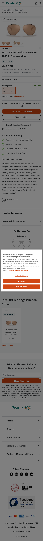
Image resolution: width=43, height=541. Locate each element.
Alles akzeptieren (21, 286)
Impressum (24, 270)
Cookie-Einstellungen (21, 276)
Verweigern (21, 281)
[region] (21, 270)
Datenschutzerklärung (14, 270)
